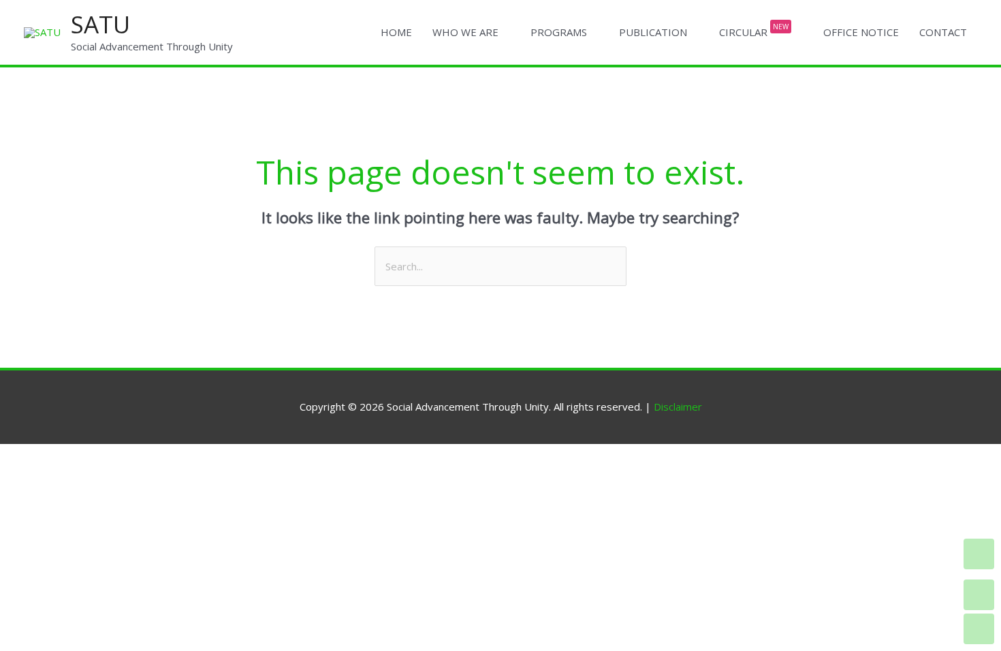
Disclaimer (678, 406)
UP (979, 594)
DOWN (979, 629)
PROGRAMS (558, 32)
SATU (100, 24)
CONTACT (943, 32)
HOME (396, 32)
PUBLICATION (653, 32)
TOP (979, 554)
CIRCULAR (754, 30)
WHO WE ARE (465, 32)
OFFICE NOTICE (861, 32)
